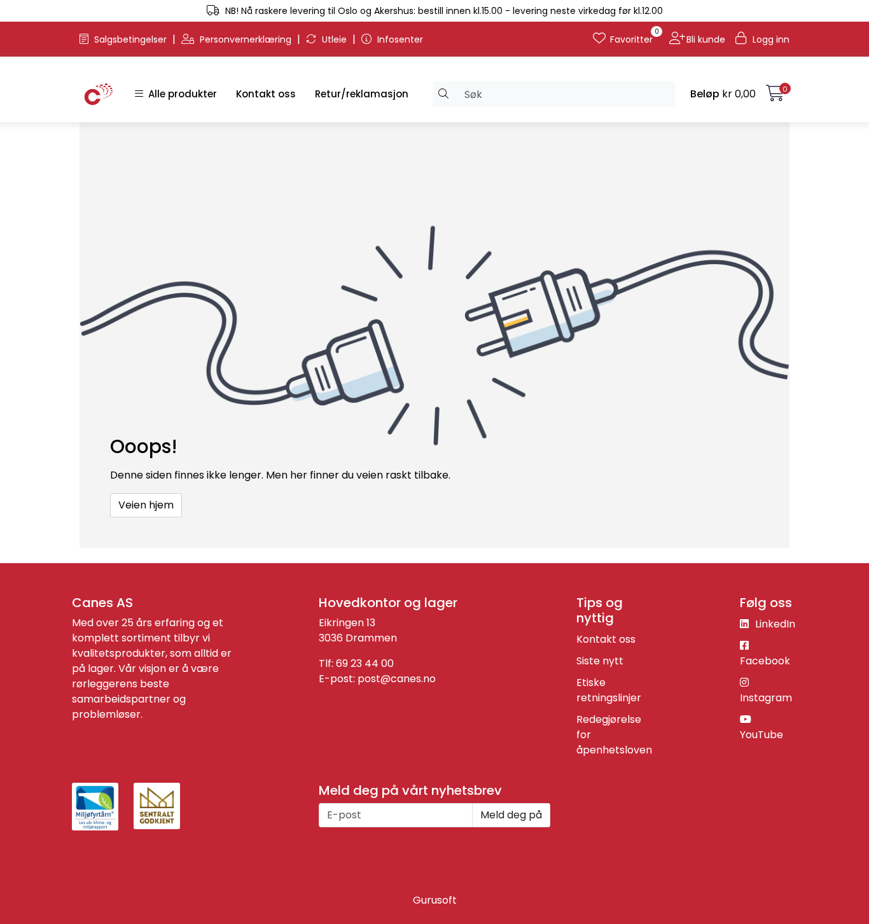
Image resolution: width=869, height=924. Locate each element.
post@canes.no (397, 678)
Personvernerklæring (245, 39)
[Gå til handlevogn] (775, 95)
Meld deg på (511, 815)
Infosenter (399, 39)
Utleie (334, 39)
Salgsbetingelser (130, 39)
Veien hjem (146, 505)
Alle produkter (180, 94)
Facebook (765, 661)
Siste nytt (599, 661)
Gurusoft (435, 900)
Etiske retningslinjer (608, 690)
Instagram (766, 697)
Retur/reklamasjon (361, 94)
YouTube (761, 734)
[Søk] (444, 94)
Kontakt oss (266, 94)
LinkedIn (774, 624)
